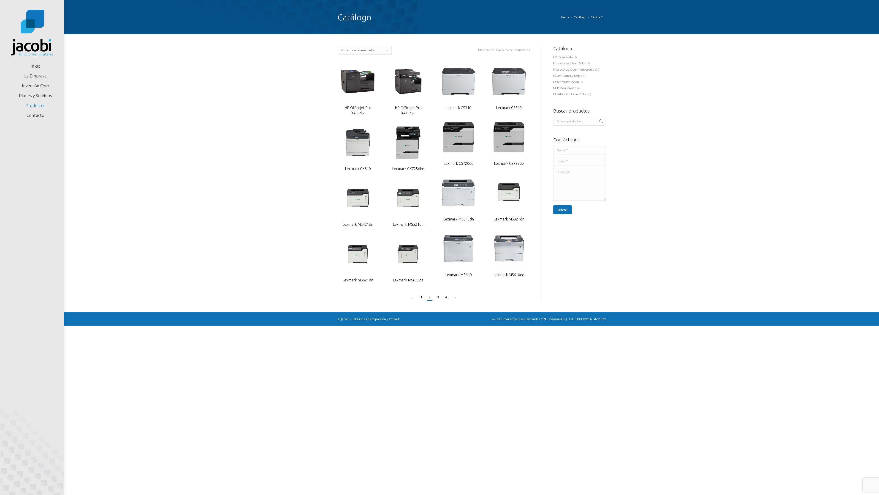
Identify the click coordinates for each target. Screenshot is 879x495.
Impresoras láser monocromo (573, 69)
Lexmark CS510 (509, 108)
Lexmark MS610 (458, 275)
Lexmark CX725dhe (408, 169)
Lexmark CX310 (358, 169)
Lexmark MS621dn (357, 280)
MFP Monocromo (564, 88)
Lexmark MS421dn (357, 224)
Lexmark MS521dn (408, 224)
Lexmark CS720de (458, 163)
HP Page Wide (563, 57)
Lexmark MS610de (509, 275)
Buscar (600, 121)
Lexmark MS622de (408, 280)
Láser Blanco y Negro (568, 76)
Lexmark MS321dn (509, 219)
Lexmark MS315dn (458, 219)
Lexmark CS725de (509, 163)
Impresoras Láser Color (569, 63)
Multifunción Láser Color (570, 94)
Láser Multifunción (566, 82)
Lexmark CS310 (458, 108)
